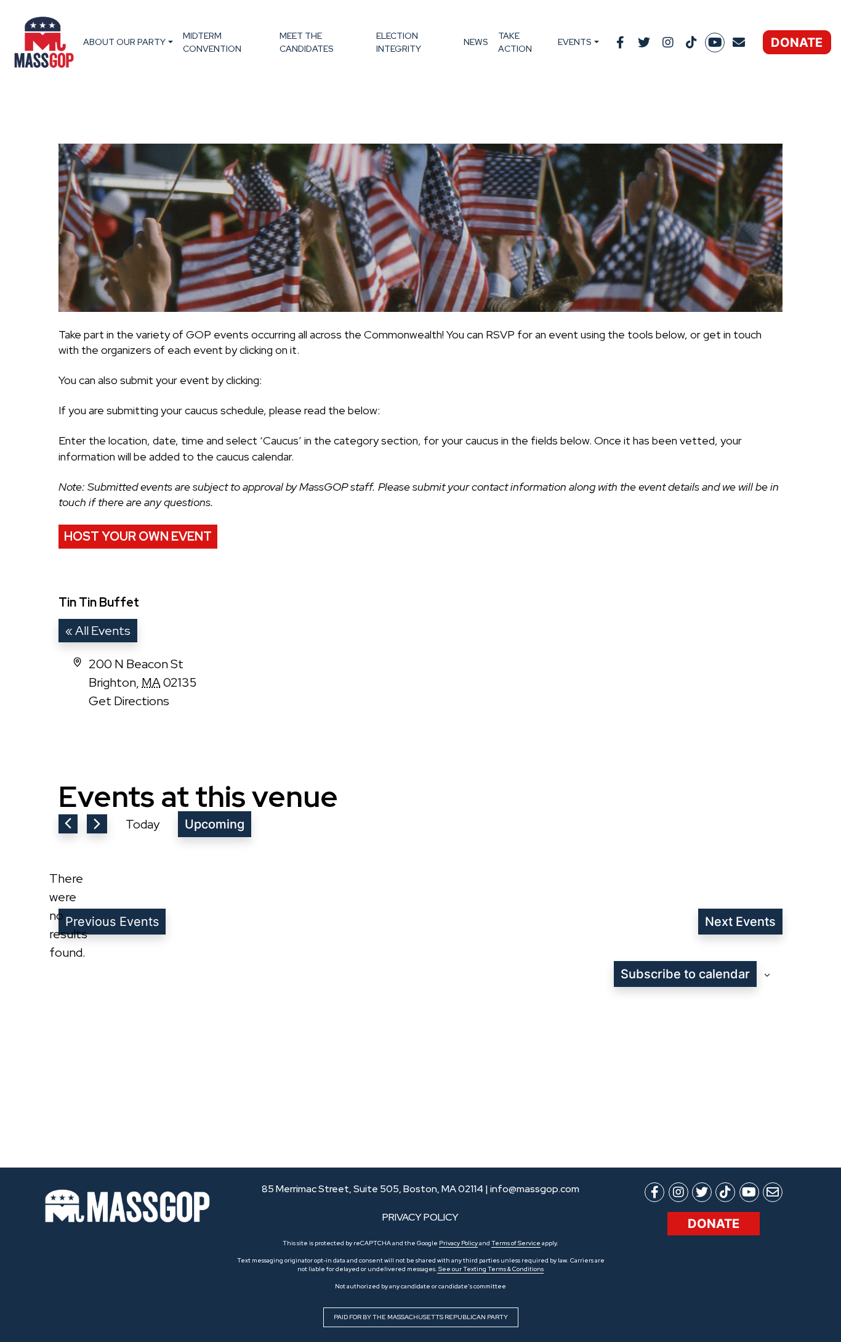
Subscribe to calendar (685, 974)
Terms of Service (516, 1243)
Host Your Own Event (138, 536)
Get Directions (129, 701)
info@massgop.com (534, 1188)
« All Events (98, 631)
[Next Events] (97, 823)
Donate (797, 42)
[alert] (68, 915)
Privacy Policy (458, 1243)
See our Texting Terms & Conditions (490, 1269)
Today (142, 824)
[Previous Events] (68, 823)
